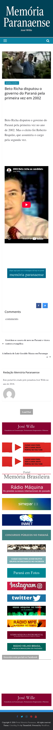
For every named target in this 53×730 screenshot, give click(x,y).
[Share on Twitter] (45, 307)
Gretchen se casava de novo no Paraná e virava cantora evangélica (27, 341)
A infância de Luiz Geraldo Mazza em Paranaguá (25, 355)
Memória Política (12, 83)
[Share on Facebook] (38, 307)
